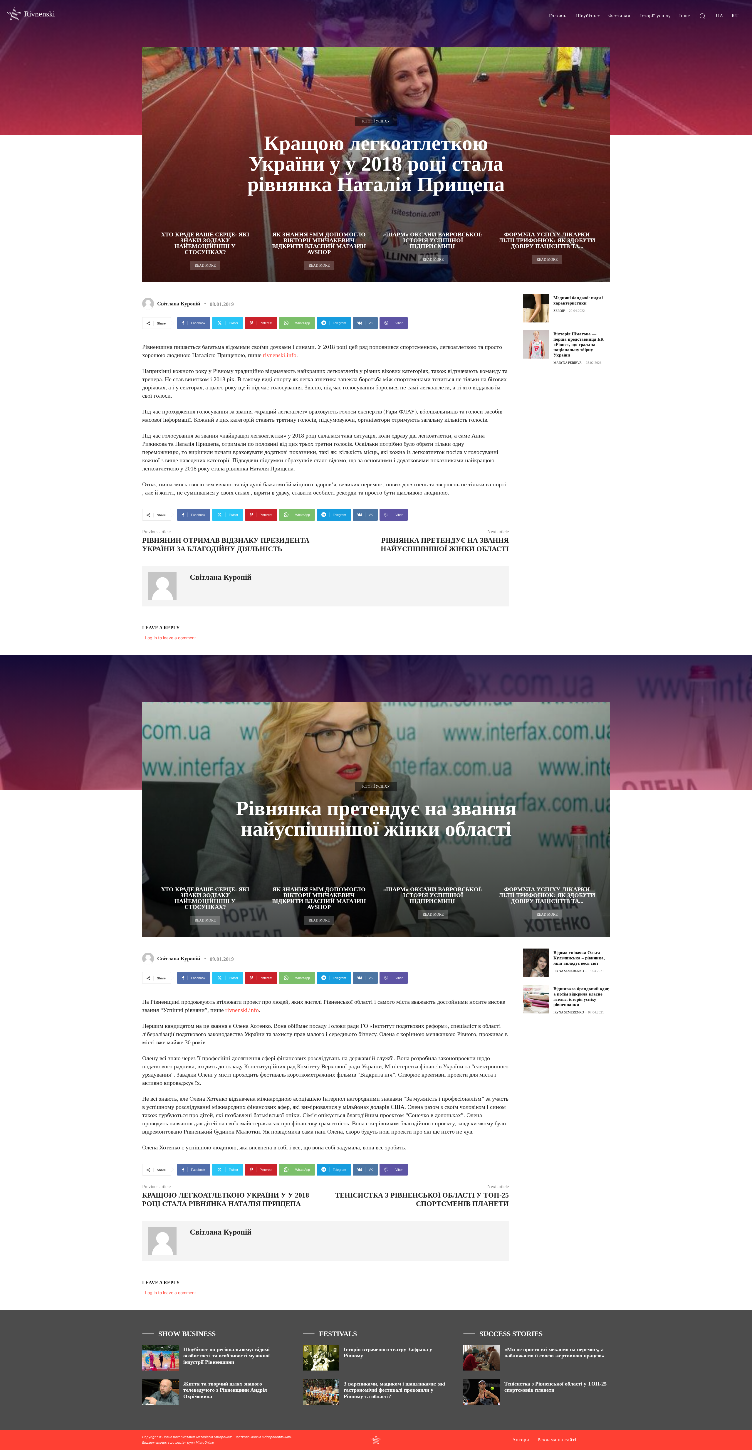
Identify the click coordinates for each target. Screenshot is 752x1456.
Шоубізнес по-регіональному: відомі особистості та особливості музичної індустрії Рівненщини (226, 1355)
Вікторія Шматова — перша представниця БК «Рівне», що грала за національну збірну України (578, 344)
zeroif (559, 310)
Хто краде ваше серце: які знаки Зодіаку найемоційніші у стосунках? (205, 243)
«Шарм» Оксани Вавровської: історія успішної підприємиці (433, 240)
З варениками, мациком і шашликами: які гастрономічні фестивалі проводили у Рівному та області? (394, 1390)
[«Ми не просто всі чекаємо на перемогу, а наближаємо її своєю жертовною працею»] (481, 1358)
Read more (205, 265)
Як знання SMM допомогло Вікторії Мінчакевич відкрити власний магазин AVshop (319, 243)
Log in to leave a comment (170, 637)
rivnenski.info (279, 355)
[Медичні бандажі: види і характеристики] (536, 308)
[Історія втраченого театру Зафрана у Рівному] (321, 1358)
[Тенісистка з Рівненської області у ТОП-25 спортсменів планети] (481, 1392)
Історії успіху (376, 121)
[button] (702, 16)
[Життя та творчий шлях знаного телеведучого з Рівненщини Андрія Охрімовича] (160, 1392)
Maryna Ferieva (567, 362)
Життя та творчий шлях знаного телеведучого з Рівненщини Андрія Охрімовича (225, 1390)
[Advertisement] (567, 412)
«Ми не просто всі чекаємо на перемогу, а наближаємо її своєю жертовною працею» (554, 1352)
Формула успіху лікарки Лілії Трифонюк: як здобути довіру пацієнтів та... (547, 240)
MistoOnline (205, 1442)
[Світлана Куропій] (149, 304)
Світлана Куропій (178, 304)
